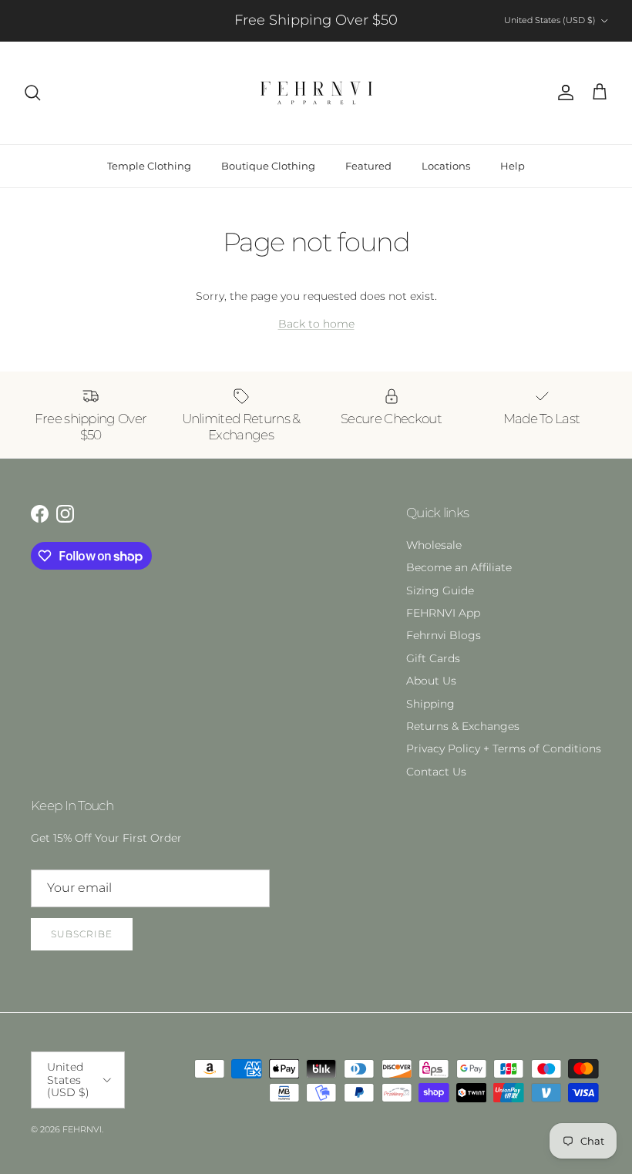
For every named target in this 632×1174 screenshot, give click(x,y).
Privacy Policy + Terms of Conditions (503, 748)
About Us (431, 681)
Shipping (430, 704)
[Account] (562, 92)
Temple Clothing (149, 166)
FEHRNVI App (443, 613)
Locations (446, 166)
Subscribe (82, 934)
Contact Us (436, 772)
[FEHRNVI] (316, 93)
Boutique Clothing (268, 166)
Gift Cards (433, 658)
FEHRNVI (82, 1129)
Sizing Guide (440, 590)
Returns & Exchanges (462, 726)
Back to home (316, 324)
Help (512, 166)
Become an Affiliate (459, 567)
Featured (368, 166)
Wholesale (434, 545)
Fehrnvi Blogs (443, 635)
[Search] (32, 92)
